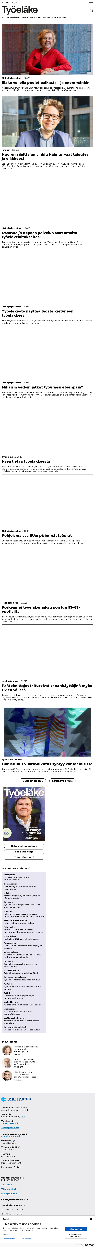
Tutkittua (8, 911)
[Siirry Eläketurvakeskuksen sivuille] (16, 1101)
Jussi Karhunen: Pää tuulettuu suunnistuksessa (18, 1012)
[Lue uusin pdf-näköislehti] (24, 841)
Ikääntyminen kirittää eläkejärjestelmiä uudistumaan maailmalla (22, 956)
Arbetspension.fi (10, 1128)
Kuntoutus (9, 984)
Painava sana (10, 943)
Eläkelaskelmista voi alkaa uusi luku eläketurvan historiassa (25, 1074)
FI (3, 3)
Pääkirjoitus (9, 875)
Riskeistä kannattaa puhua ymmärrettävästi (16, 878)
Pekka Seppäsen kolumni (16, 920)
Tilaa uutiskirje (24, 851)
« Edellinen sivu (32, 780)
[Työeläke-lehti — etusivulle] (47, 10)
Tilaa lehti (6, 1184)
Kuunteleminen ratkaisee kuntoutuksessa (24, 1005)
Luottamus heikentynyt (15, 1018)
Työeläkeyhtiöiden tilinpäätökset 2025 (22, 980)
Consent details (9, 1239)
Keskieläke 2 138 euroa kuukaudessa (21, 939)
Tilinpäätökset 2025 (13, 970)
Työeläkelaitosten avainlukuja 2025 (21, 973)
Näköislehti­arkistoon (24, 846)
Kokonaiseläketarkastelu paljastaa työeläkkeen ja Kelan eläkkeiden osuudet (24, 915)
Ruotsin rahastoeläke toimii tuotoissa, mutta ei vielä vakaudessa (25, 1061)
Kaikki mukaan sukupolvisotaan (19, 923)
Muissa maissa (11, 952)
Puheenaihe (9, 927)
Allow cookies (76, 1229)
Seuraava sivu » (62, 780)
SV (7, 3)
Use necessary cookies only (76, 1235)
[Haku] (91, 10)
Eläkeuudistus (10, 884)
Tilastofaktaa (10, 936)
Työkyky (8, 993)
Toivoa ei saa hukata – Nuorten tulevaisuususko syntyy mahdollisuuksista (24, 931)
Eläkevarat (9, 902)
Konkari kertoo (11, 1002)
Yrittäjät (8, 893)
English (6, 1219)
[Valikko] (91, 3)
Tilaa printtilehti (24, 857)
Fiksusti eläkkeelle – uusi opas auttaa (22, 1030)
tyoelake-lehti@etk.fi (11, 1136)
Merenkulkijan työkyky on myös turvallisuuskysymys (19, 996)
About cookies (25, 1239)
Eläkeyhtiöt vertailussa (15, 977)
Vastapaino (9, 1009)
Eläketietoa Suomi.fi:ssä (15, 1027)
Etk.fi (14, 3)
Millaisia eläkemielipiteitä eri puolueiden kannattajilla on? (26, 1049)
